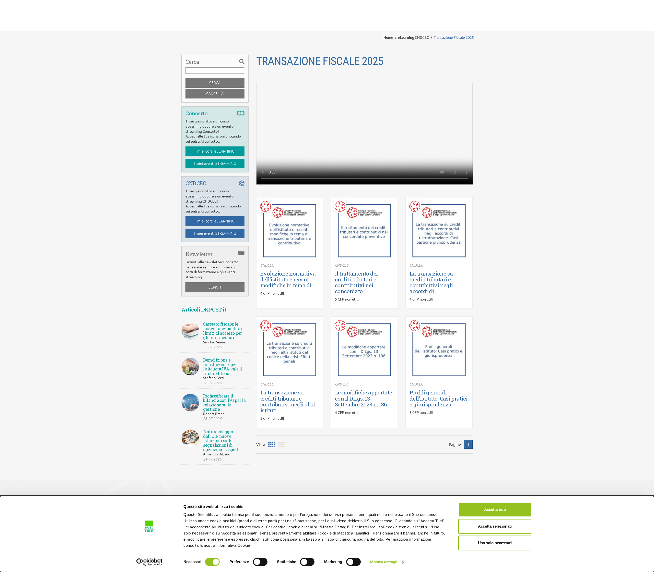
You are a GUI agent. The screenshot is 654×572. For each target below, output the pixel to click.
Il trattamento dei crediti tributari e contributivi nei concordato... (356, 282)
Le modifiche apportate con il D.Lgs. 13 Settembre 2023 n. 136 (363, 398)
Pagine (455, 444)
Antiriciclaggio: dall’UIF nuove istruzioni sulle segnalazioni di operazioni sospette (222, 440)
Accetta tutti (495, 509)
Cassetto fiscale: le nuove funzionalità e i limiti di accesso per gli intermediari (224, 331)
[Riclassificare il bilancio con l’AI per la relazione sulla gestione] (190, 403)
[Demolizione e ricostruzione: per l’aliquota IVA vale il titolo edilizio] (190, 367)
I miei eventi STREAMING (215, 163)
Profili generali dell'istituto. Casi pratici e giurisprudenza (439, 398)
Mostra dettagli (384, 562)
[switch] (260, 562)
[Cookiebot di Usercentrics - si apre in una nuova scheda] (149, 562)
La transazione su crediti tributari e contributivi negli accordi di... (431, 282)
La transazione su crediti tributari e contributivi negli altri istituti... (287, 401)
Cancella (215, 94)
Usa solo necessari (495, 543)
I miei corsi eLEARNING (215, 151)
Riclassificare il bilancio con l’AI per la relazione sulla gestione (224, 403)
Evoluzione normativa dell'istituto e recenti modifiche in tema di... (288, 279)
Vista (260, 444)
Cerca (214, 83)
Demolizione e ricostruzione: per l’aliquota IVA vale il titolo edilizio (222, 367)
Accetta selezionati (495, 526)
